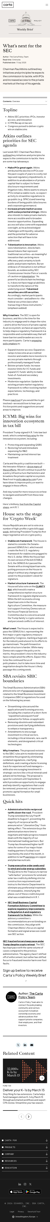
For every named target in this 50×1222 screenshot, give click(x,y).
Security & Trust (34, 1211)
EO (13, 871)
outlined (7, 155)
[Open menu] (47, 5)
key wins (31, 435)
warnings (30, 856)
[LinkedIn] (19, 1184)
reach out (16, 400)
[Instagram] (25, 1184)
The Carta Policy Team (30, 995)
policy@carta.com (26, 479)
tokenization (28, 276)
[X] (30, 1184)
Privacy (21, 1211)
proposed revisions (33, 690)
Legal (12, 1211)
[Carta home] (8, 5)
